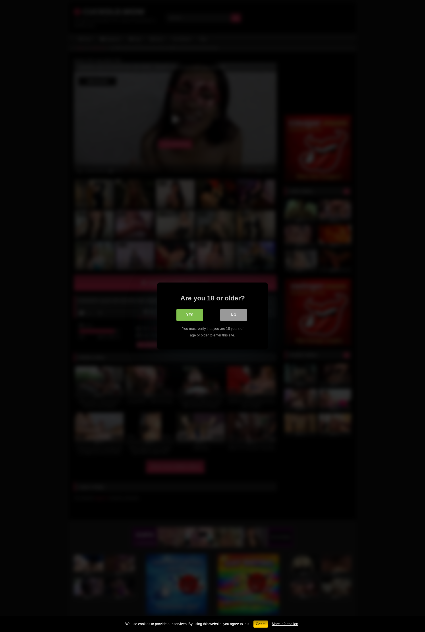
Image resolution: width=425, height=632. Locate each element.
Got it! (261, 624)
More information (285, 624)
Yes (189, 315)
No (233, 315)
